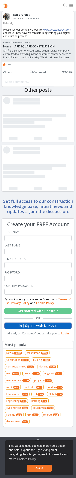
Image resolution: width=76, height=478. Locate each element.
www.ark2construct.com (57, 29)
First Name (12, 232)
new (12, 373)
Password (12, 272)
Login (65, 333)
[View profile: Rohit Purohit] (8, 16)
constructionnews (19, 366)
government (42, 407)
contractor (32, 387)
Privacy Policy (20, 303)
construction (37, 353)
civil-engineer (16, 407)
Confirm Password (18, 286)
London (54, 387)
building (41, 359)
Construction (17, 359)
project (31, 373)
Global (55, 394)
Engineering (15, 400)
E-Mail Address (15, 259)
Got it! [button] (39, 468)
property (42, 380)
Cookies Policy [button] (26, 459)
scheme (13, 414)
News (13, 353)
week (12, 387)
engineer (52, 373)
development (16, 421)
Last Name (12, 245)
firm (32, 414)
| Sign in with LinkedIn (39, 325)
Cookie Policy (45, 303)
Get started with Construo (38, 311)
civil (38, 394)
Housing (38, 400)
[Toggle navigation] (71, 5)
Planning (47, 366)
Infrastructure (16, 394)
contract (50, 414)
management (17, 380)
